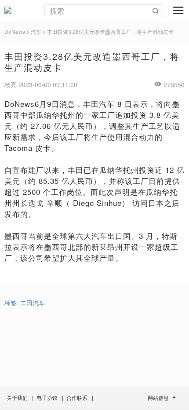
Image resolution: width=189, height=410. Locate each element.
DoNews (14, 31)
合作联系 (76, 397)
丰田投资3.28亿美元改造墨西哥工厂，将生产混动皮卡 (110, 31)
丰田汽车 (32, 302)
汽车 (36, 31)
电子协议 (47, 397)
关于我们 (17, 397)
